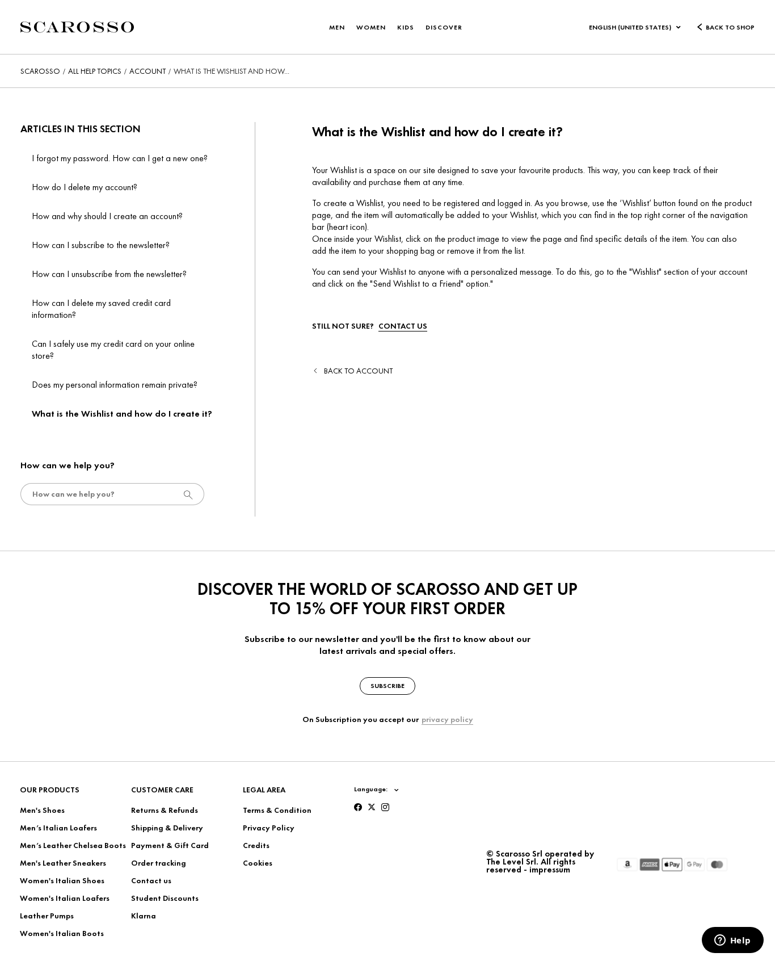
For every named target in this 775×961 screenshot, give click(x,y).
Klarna (143, 915)
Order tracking (158, 863)
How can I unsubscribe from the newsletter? (109, 274)
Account (147, 71)
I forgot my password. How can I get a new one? (120, 158)
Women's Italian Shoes (62, 880)
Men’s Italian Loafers (58, 827)
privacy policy (447, 719)
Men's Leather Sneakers (63, 863)
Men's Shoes (42, 810)
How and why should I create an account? (107, 216)
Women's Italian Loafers (64, 898)
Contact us (151, 880)
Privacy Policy (268, 827)
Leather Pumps (47, 915)
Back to (358, 371)
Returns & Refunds (164, 810)
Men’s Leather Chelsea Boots (73, 845)
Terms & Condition (277, 810)
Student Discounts (165, 898)
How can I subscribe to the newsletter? (101, 245)
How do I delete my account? (84, 187)
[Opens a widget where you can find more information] (732, 941)
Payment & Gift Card (170, 845)
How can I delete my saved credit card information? (101, 309)
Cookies (257, 863)
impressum (549, 869)
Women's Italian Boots (62, 933)
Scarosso (40, 71)
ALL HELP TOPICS (94, 71)
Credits (256, 845)
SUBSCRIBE (387, 685)
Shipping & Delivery (167, 827)
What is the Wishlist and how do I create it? (122, 413)
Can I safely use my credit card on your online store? (113, 350)
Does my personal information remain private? (114, 385)
